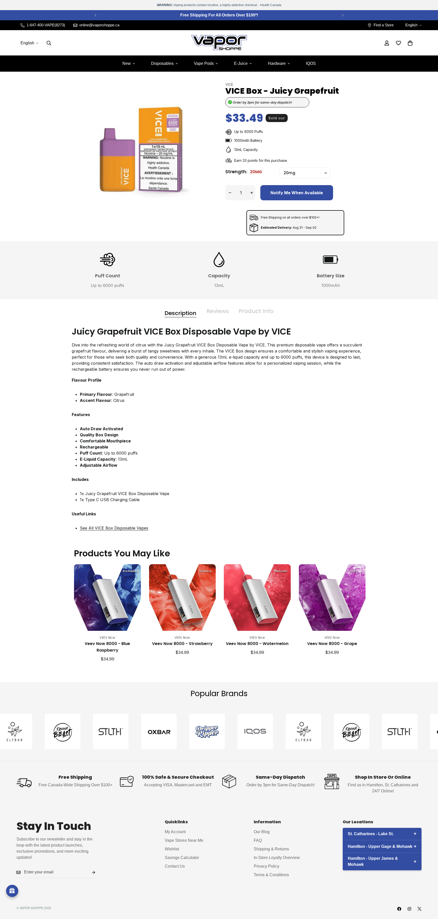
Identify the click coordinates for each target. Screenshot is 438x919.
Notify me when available (296, 192)
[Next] (342, 15)
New (126, 63)
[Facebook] (399, 909)
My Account (175, 832)
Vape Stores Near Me (184, 840)
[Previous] (95, 15)
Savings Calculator (182, 858)
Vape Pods (204, 63)
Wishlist (172, 849)
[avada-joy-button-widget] (12, 891)
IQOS (311, 63)
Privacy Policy (266, 866)
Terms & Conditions (271, 875)
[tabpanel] (219, 432)
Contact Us (175, 866)
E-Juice (241, 63)
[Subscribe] (89, 872)
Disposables (162, 63)
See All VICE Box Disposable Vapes (114, 528)
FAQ (258, 840)
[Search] (49, 43)
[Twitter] (419, 909)
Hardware (277, 63)
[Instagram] (409, 909)
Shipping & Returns (271, 849)
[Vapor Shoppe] (219, 42)
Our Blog (262, 832)
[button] (410, 43)
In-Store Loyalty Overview (277, 858)
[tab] (180, 311)
